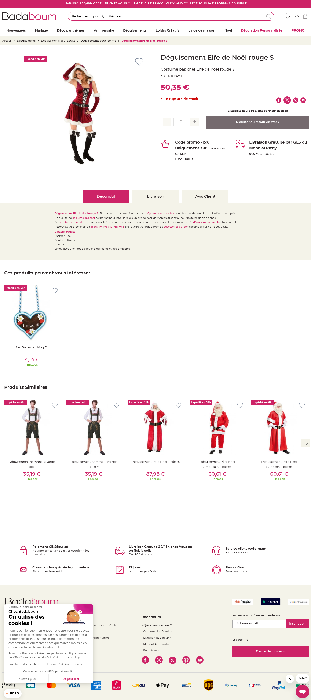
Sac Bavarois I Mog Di (32, 347)
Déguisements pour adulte (58, 41)
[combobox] (171, 16)
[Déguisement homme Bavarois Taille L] (32, 427)
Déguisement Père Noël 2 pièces (155, 461)
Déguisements (26, 41)
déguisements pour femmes (107, 227)
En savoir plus (26, 679)
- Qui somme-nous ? (157, 625)
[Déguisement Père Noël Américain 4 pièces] (217, 427)
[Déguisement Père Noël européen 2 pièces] (279, 427)
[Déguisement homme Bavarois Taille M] (93, 427)
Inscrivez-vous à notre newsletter (256, 615)
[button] (13, 693)
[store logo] (29, 16)
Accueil (6, 41)
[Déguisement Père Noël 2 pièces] (155, 427)
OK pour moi (71, 679)
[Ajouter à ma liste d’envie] (55, 291)
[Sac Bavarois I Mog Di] (32, 313)
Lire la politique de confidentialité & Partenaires (45, 664)
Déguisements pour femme (98, 41)
